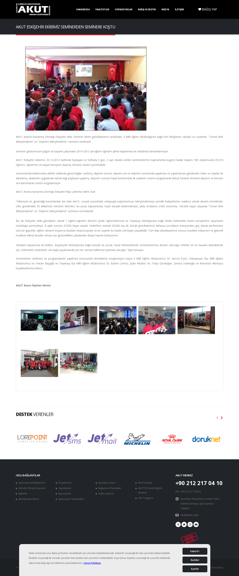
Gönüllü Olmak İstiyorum (32, 488)
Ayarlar (195, 569)
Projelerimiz (65, 482)
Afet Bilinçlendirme (28, 499)
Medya (165, 9)
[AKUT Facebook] (178, 524)
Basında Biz (64, 493)
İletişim (179, 9)
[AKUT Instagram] (190, 524)
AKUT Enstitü (145, 482)
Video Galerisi (106, 493)
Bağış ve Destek (147, 9)
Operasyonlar (123, 9)
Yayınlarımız (64, 488)
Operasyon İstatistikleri (71, 499)
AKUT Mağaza (145, 498)
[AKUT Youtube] (196, 524)
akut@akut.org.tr (190, 515)
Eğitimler (23, 493)
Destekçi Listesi (106, 482)
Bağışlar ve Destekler (109, 488)
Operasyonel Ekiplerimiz (31, 482)
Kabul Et (194, 551)
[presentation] (217, 418)
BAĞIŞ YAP (209, 9)
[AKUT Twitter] (184, 524)
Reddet (195, 560)
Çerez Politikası (92, 563)
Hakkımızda (83, 9)
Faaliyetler (102, 9)
